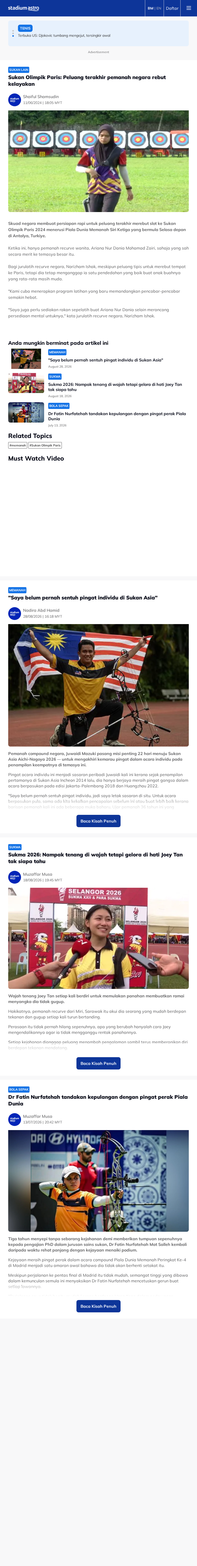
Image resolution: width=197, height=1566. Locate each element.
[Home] (23, 8)
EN (158, 8)
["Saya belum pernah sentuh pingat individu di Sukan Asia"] (26, 359)
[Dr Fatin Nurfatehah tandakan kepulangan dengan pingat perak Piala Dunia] (26, 412)
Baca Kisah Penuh (98, 821)
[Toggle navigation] (189, 8)
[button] (13, 31)
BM (150, 8)
